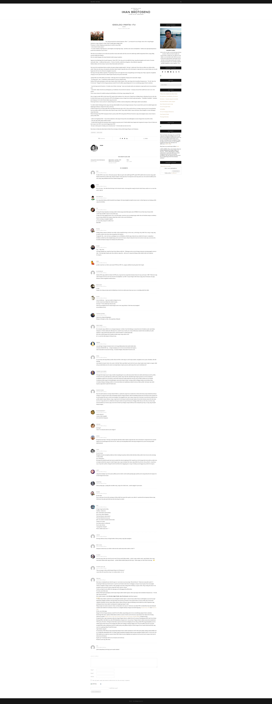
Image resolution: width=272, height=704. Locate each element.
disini (177, 146)
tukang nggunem (101, 371)
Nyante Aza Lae (100, 566)
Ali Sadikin (162, 109)
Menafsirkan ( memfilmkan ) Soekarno (169, 96)
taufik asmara (100, 313)
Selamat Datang (95, 1)
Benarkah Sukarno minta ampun (167, 101)
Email (92, 673)
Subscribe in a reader (165, 166)
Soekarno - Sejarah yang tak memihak (169, 99)
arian (98, 436)
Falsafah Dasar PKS (145, 607)
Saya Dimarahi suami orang (166, 104)
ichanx (98, 554)
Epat (97, 184)
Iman (97, 449)
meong (98, 424)
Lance (98, 534)
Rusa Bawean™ (100, 410)
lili (97, 645)
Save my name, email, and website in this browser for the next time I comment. (111, 680)
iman (146, 138)
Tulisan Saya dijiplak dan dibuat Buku (168, 93)
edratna (98, 481)
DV (97, 208)
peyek (98, 228)
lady (97, 470)
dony (98, 296)
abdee (98, 342)
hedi (97, 261)
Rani (128, 160)
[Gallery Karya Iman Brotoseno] (160, 75)
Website (92, 676)
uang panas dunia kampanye (98, 160)
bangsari (99, 284)
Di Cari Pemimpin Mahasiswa (167, 111)
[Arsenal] (160, 126)
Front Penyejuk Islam (165, 106)
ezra (97, 356)
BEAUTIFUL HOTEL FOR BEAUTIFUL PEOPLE (115, 160)
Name (92, 670)
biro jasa (99, 544)
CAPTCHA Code (113, 688)
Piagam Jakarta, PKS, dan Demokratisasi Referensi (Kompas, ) (122, 616)
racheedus (99, 196)
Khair (98, 246)
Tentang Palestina (164, 116)
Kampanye (93, 132)
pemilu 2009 (99, 132)
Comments (101, 138)
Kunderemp (99, 271)
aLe (97, 505)
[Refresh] (101, 684)
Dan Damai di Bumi (164, 114)
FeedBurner (174, 173)
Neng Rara (99, 325)
